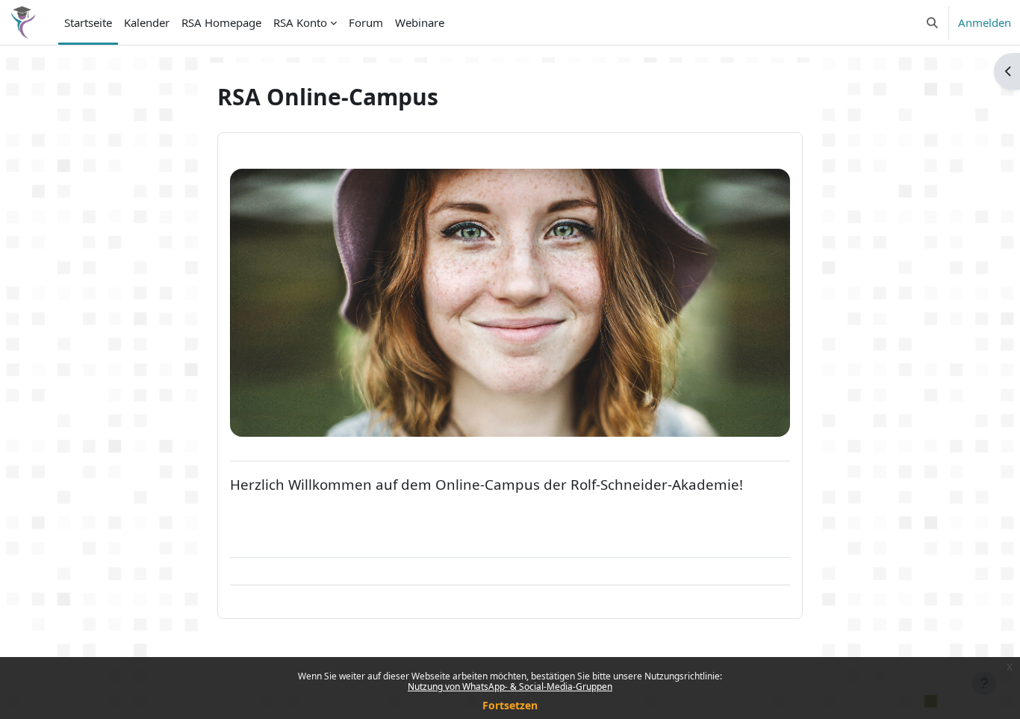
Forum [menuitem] (366, 22)
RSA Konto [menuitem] (300, 22)
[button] (932, 22)
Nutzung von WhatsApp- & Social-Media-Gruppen (510, 686)
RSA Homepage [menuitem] (221, 22)
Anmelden (984, 22)
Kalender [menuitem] (147, 22)
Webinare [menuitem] (419, 22)
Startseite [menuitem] (88, 22)
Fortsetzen (510, 705)
